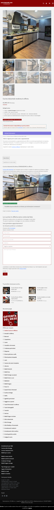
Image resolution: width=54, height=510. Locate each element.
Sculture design (8, 392)
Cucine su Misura (16, 147)
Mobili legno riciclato (10, 416)
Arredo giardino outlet (10, 434)
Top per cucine (14, 211)
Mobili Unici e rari (9, 378)
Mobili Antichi (8, 369)
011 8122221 (12, 228)
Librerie (6, 366)
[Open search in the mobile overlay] (43, 3)
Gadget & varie (8, 437)
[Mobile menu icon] (53, 3)
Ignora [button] (30, 508)
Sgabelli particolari (9, 398)
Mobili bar (7, 372)
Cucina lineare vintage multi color (16, 288)
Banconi (6, 336)
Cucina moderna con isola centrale (43, 297)
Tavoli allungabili (9, 407)
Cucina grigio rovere (42, 287)
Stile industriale (8, 419)
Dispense (6, 351)
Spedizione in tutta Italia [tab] (9, 162)
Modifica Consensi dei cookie (27, 502)
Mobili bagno (7, 384)
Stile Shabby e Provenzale (11, 425)
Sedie (5, 395)
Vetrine (6, 413)
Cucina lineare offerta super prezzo (16, 297)
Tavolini (6, 410)
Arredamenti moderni (10, 428)
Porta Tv (6, 386)
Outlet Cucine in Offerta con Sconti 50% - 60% (16, 136)
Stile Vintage (7, 422)
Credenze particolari (9, 348)
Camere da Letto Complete (11, 363)
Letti (5, 360)
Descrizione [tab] (6, 158)
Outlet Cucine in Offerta (10, 330)
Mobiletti (6, 381)
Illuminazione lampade (10, 357)
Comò (5, 342)
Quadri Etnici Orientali (10, 389)
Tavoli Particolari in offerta (11, 404)
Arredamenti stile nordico (11, 431)
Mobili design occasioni (10, 375)
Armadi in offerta (9, 333)
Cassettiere (7, 339)
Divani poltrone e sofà (10, 354)
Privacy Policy (23, 268)
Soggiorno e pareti (9, 401)
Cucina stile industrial (8, 169)
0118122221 (20, 127)
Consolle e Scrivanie (9, 345)
